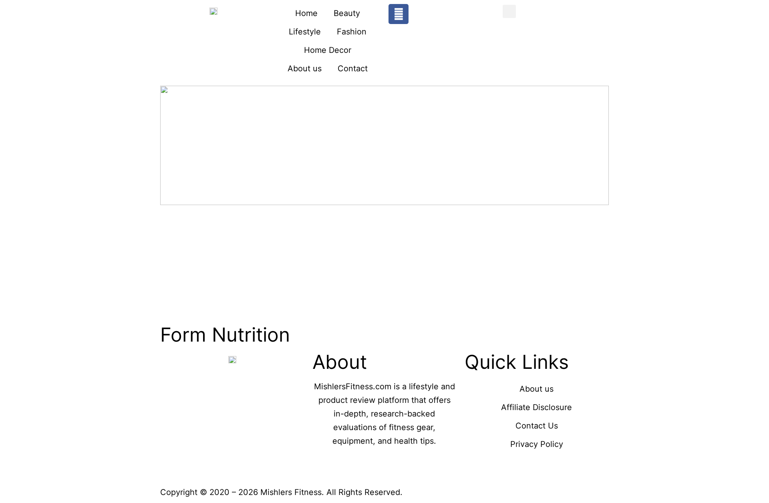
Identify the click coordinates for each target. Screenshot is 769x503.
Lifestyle (305, 31)
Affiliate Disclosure (536, 407)
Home (306, 13)
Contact (353, 68)
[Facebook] (399, 14)
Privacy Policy (536, 444)
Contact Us (536, 426)
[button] (509, 11)
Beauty (347, 13)
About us (305, 68)
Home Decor (327, 50)
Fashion (351, 31)
